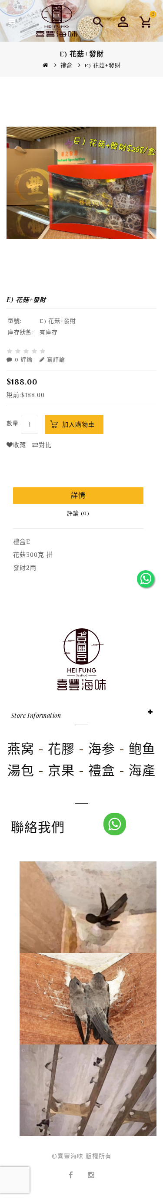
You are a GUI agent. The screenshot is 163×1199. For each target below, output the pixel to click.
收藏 (19, 444)
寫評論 (56, 359)
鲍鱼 (142, 749)
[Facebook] (71, 1169)
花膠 (61, 749)
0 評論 (24, 359)
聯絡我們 (38, 827)
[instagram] (91, 1169)
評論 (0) (78, 513)
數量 (13, 423)
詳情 (78, 495)
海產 (142, 770)
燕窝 (20, 749)
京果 (61, 770)
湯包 (20, 770)
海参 (101, 749)
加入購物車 (78, 424)
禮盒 (66, 65)
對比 (45, 444)
